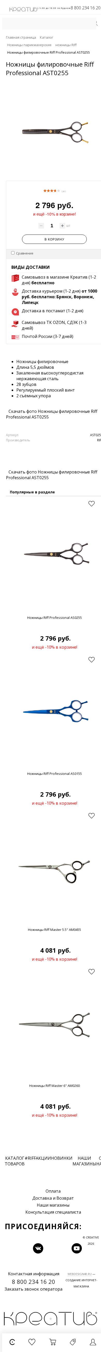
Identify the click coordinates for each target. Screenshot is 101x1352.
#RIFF (30, 1158)
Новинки (62, 1158)
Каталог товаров (15, 1161)
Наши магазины (53, 1205)
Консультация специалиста (53, 1212)
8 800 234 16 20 (85, 8)
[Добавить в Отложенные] (91, 504)
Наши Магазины (84, 1161)
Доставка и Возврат (53, 1198)
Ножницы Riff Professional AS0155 (54, 773)
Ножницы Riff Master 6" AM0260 (54, 1085)
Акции (43, 1158)
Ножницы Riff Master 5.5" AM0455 (54, 929)
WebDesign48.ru (80, 1274)
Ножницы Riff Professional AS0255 (54, 617)
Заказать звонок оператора (33, 1289)
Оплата (53, 1191)
